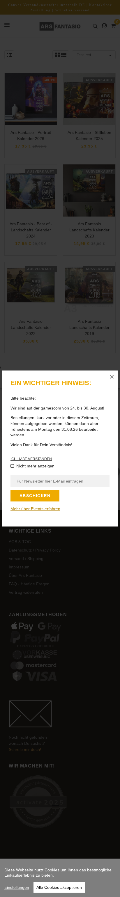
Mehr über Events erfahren (35, 508)
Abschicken (35, 495)
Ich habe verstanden (31, 459)
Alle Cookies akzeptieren (59, 887)
